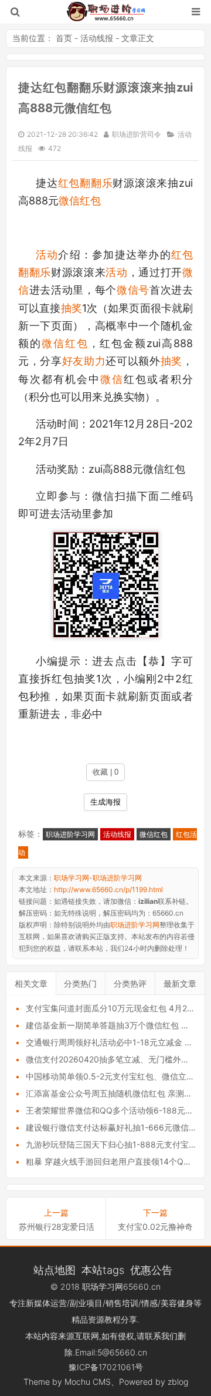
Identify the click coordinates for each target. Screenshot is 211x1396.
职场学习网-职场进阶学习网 (106, 11)
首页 (64, 38)
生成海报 (105, 802)
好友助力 (84, 361)
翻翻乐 (96, 183)
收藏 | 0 (105, 772)
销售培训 (122, 1303)
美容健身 (177, 1303)
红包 (69, 183)
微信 (112, 379)
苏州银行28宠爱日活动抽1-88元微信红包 (56, 1227)
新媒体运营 (46, 1303)
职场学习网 (102, 1286)
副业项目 (86, 1303)
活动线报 (96, 38)
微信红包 (80, 200)
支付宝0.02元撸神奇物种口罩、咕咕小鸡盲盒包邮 (155, 1227)
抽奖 (71, 308)
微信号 (133, 290)
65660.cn (142, 1286)
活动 (47, 254)
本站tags (102, 1269)
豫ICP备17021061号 (106, 1367)
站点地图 (54, 1269)
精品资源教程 (96, 1319)
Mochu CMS (87, 1382)
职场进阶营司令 (136, 134)
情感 (149, 1303)
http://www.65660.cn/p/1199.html (108, 889)
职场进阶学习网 (70, 834)
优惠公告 (151, 1269)
